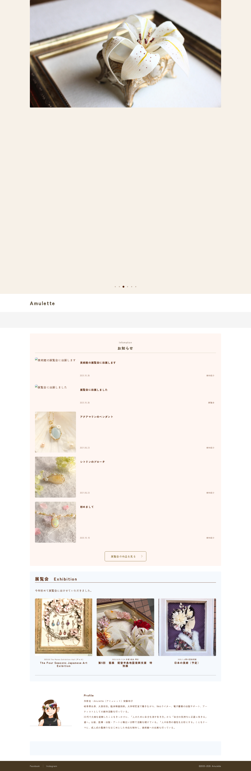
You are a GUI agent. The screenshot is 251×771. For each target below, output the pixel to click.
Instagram (51, 766)
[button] (115, 286)
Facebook (35, 766)
